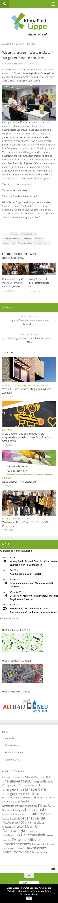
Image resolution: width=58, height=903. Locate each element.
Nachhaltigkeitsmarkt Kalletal (25, 573)
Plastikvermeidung (25, 243)
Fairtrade (7, 430)
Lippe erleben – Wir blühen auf (19, 481)
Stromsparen (8, 848)
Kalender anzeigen (9, 618)
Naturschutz (33, 831)
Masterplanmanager (13, 826)
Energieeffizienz (42, 781)
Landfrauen (38, 239)
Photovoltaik (11, 835)
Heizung (38, 797)
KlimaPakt (14, 234)
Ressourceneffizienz (26, 839)
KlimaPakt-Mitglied (11, 239)
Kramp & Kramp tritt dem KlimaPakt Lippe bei (39, 283)
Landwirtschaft (9, 243)
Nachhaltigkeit (15, 830)
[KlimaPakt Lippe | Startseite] (29, 24)
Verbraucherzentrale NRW (20, 852)
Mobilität (31, 826)
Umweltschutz (35, 848)
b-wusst (6, 777)
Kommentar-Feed (14, 752)
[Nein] (54, 893)
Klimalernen (32, 805)
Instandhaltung (10, 801)
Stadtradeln (48, 844)
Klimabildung (27, 801)
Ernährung (23, 793)
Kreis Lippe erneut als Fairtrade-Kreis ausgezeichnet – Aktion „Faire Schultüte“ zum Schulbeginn (27, 437)
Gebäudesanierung (11, 797)
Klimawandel (27, 814)
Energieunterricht (29, 785)
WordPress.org (12, 759)
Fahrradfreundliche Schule (16, 519)
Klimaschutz (26, 239)
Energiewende (13, 789)
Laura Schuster (14, 64)
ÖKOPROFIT (44, 853)
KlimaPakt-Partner (25, 44)
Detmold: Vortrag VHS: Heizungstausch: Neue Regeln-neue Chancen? (34, 597)
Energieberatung (22, 385)
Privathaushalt (33, 835)
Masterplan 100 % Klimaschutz (23, 822)
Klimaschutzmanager (11, 814)
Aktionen (6, 478)
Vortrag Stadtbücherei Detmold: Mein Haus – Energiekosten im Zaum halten (33, 563)
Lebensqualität (32, 818)
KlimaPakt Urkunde (28, 234)
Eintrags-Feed (12, 745)
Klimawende (42, 814)
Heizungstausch (49, 798)
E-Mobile (29, 777)
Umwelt (19, 848)
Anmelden (10, 738)
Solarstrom (35, 844)
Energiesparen (10, 785)
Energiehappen (40, 385)
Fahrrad (34, 793)
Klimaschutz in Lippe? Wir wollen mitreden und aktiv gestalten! (12, 283)
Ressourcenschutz (42, 243)
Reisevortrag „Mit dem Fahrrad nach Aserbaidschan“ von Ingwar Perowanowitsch (33, 610)
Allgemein (8, 44)
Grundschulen (28, 798)
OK (29, 898)
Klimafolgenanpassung (14, 805)
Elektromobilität (42, 777)
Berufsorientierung (17, 777)
